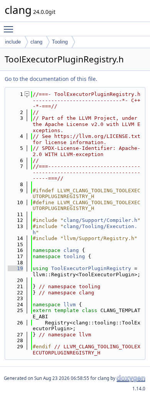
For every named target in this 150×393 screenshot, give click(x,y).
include (13, 42)
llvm (69, 304)
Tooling (60, 42)
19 (15, 268)
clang (36, 42)
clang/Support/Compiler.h (100, 220)
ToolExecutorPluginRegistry (91, 268)
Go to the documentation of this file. (51, 78)
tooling (74, 256)
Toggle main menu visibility (10, 29)
